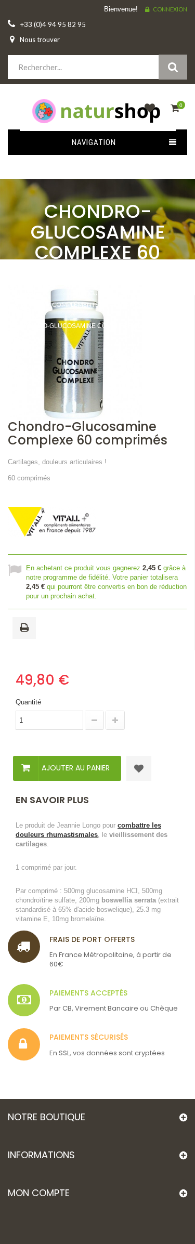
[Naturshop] (97, 110)
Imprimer (26, 628)
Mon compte (39, 1192)
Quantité (28, 702)
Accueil (93, 293)
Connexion (170, 9)
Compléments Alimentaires (96, 304)
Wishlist (147, 114)
